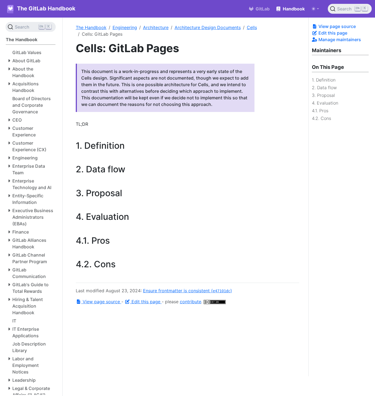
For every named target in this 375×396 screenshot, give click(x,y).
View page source (336, 26)
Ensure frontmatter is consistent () (187, 290)
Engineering (125, 27)
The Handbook (91, 27)
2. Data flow (324, 87)
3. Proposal (323, 95)
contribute (190, 301)
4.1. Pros (320, 110)
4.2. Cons (321, 118)
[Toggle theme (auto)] (315, 8)
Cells (252, 27)
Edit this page (332, 33)
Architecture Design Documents (208, 27)
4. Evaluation (325, 102)
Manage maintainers (339, 39)
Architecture (156, 27)
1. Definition (323, 79)
